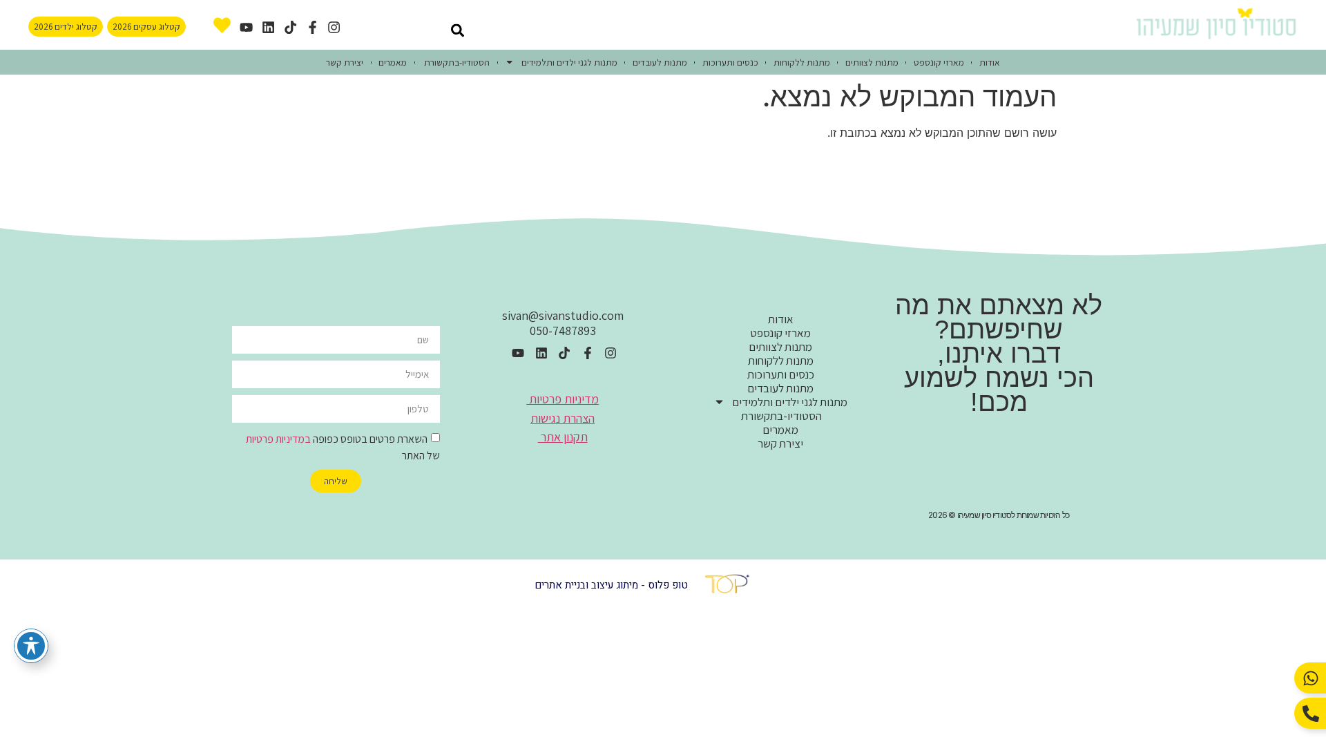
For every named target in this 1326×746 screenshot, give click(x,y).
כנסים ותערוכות (730, 62)
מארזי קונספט (939, 62)
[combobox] (407, 30)
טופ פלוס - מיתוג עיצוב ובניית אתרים (611, 585)
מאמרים (392, 62)
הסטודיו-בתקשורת (456, 62)
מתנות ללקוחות (802, 62)
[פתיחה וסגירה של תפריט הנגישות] (31, 645)
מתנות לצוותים (872, 62)
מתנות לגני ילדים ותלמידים (569, 62)
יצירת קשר (344, 62)
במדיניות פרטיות (278, 438)
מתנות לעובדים (660, 62)
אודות (989, 62)
